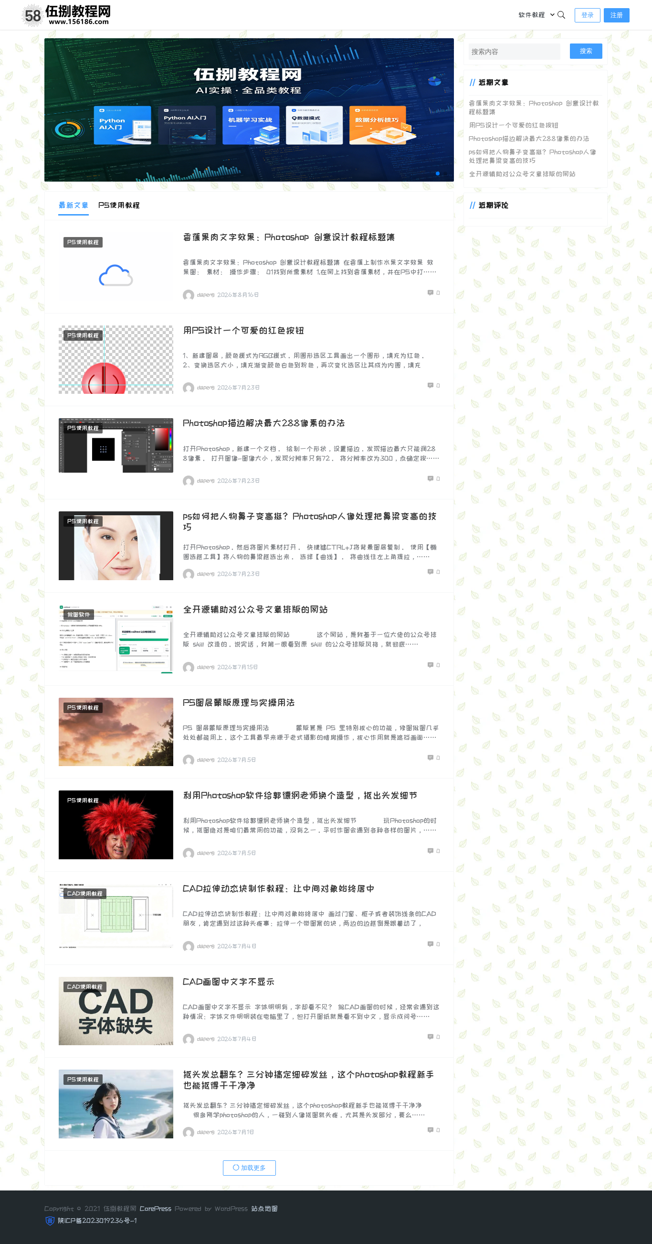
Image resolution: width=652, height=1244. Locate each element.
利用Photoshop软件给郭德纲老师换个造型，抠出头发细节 (300, 795)
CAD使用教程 (85, 894)
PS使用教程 (83, 242)
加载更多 (252, 1167)
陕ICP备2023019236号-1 (97, 1220)
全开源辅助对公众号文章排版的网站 (255, 609)
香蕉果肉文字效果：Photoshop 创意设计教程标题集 (289, 237)
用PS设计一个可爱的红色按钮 (243, 330)
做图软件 (78, 614)
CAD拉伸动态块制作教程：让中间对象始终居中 (279, 888)
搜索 (586, 50)
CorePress (155, 1208)
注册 (616, 15)
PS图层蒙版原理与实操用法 (239, 702)
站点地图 (264, 1208)
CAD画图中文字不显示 (229, 981)
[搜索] (561, 15)
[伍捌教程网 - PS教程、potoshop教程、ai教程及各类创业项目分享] (68, 14)
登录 (587, 15)
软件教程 (531, 14)
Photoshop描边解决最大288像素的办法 (264, 423)
